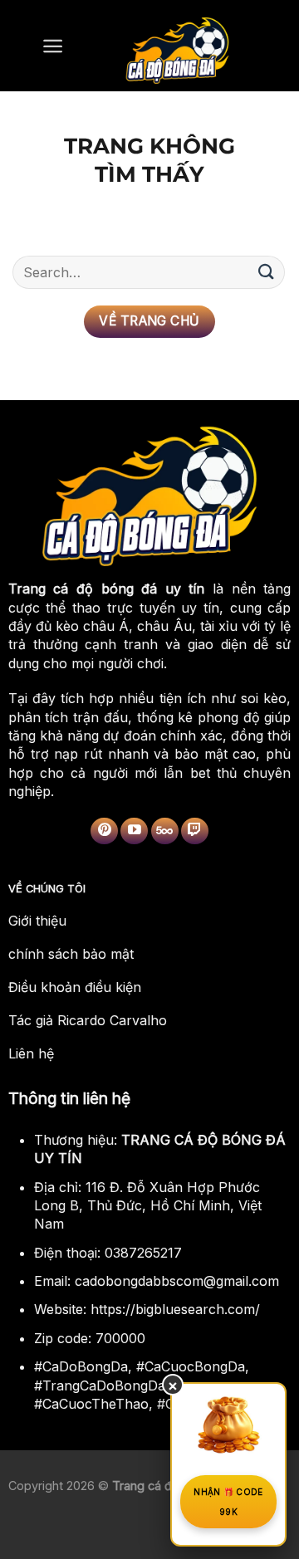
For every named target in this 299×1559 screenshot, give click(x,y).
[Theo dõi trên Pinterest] (104, 831)
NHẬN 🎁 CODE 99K (228, 1502)
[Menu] (53, 46)
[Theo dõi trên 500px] (165, 831)
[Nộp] (266, 272)
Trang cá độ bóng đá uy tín (106, 588)
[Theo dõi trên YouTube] (134, 831)
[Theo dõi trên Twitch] (194, 831)
